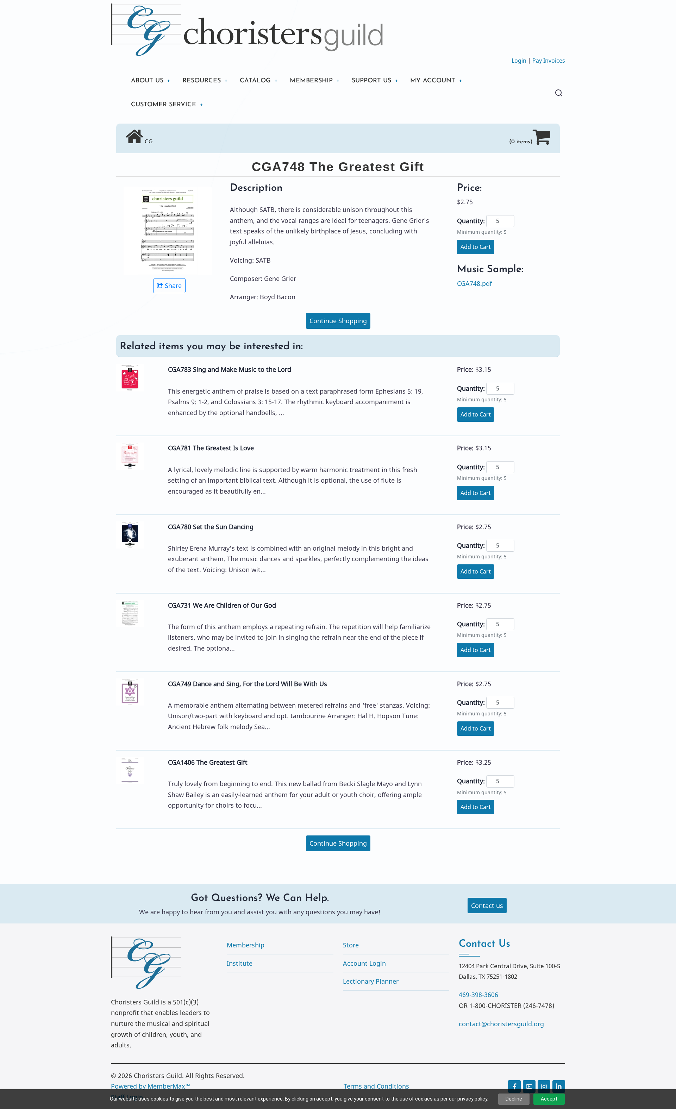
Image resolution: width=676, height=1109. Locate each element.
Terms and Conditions (376, 1086)
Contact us (487, 905)
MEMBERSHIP (311, 81)
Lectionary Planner (371, 981)
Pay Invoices (548, 60)
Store (351, 945)
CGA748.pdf (474, 283)
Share (173, 285)
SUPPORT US (371, 81)
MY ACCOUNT (432, 81)
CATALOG (255, 81)
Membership (245, 945)
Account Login (364, 963)
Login (519, 60)
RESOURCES (201, 81)
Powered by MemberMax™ (150, 1086)
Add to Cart (476, 247)
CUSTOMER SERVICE (163, 105)
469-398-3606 (478, 994)
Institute (239, 963)
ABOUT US (147, 81)
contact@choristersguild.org (501, 1024)
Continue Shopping (338, 321)
